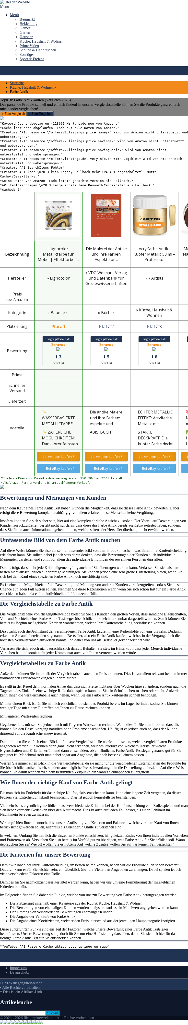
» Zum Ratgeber (40, 114)
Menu (4, 6)
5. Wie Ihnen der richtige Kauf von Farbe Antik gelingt (123, 955)
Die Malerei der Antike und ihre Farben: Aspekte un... (106, 254)
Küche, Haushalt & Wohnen (41, 41)
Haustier (26, 37)
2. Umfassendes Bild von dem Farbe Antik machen (109, 951)
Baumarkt (27, 19)
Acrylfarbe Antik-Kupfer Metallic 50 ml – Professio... (154, 254)
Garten (25, 32)
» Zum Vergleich (13, 114)
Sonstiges (27, 54)
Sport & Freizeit (32, 59)
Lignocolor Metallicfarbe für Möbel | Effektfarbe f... (58, 254)
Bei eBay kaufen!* (60, 468)
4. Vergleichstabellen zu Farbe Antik (52, 955)
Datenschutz (19, 972)
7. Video (56, 959)
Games (25, 28)
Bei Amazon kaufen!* (58, 456)
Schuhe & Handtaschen (38, 50)
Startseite (17, 83)
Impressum (18, 968)
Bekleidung (28, 24)
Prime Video (29, 46)
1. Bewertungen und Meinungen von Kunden (35, 951)
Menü (14, 15)
